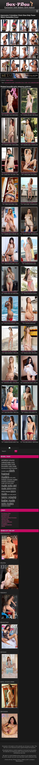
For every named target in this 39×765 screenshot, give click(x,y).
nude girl (4, 483)
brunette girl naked (6, 468)
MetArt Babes (9, 80)
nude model (10, 483)
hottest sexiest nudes (9, 480)
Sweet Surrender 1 (5, 533)
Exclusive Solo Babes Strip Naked (19, 7)
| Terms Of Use (8, 759)
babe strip (10, 462)
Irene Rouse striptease (9, 323)
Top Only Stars (5, 520)
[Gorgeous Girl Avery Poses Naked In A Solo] (10, 189)
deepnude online (8, 382)
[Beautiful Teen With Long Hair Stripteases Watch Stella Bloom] (29, 278)
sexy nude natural (11, 494)
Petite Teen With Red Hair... (29, 351)
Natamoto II (3, 592)
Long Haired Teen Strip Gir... (29, 381)
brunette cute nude (8, 466)
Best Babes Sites (6, 513)
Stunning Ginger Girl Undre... (10, 143)
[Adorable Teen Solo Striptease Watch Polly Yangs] (10, 278)
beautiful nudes (8, 144)
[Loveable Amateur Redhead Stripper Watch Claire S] (10, 219)
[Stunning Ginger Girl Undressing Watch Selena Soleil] (10, 130)
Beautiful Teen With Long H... (29, 292)
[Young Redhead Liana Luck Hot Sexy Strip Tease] (10, 100)
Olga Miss (3, 563)
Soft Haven (3, 652)
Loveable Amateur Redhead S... (10, 232)
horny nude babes (13, 115)
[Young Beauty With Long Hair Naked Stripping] (29, 308)
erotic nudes (13, 477)
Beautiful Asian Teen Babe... (29, 440)
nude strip (6, 488)
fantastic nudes (27, 352)
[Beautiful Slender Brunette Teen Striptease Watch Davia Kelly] (10, 338)
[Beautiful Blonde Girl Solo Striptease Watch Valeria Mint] (29, 249)
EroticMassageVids (6, 524)
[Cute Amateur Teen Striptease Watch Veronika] (10, 368)
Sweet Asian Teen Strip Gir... (10, 411)
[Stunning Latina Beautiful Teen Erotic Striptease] (10, 308)
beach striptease (9, 352)
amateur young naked (29, 412)
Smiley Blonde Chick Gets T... (29, 173)
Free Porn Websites (6, 522)
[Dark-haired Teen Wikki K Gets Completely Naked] (29, 130)
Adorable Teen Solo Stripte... (10, 292)
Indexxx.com (4, 519)
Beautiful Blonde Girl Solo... (29, 262)
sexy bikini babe (14, 293)
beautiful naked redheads (10, 233)
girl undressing (33, 204)
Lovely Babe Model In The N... (29, 232)
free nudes (13, 174)
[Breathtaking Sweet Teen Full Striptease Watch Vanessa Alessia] (29, 397)
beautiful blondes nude (30, 263)
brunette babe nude (8, 464)
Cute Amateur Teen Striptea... (10, 381)
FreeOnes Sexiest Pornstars (9, 517)
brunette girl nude (27, 115)
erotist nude (7, 174)
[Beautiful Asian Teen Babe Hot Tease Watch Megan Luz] (29, 427)
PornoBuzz (4, 523)
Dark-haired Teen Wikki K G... (29, 143)
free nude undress (27, 442)
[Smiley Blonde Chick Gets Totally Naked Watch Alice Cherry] (29, 159)
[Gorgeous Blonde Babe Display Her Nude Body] (29, 189)
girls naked (34, 352)
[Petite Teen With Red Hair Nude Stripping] (29, 338)
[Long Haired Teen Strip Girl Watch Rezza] (29, 368)
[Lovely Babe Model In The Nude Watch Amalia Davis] (29, 219)
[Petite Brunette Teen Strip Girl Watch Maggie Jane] (10, 427)
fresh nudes (27, 204)
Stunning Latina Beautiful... (10, 321)
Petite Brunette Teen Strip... (10, 440)
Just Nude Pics (5, 515)
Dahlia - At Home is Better (7, 681)
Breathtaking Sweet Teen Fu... (29, 411)
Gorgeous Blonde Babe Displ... (29, 202)
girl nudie (6, 115)
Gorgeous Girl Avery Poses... (10, 202)
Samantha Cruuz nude (21, 82)
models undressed (7, 481)
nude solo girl (9, 485)
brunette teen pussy (28, 382)
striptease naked (5, 505)
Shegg (3, 526)
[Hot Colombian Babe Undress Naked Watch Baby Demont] (10, 249)
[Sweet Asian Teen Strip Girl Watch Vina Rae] (10, 397)
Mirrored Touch (4, 622)
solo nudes (7, 503)
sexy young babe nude (8, 498)
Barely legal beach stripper (30, 293)
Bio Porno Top (5, 516)
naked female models (9, 263)
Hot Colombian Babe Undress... (9, 262)
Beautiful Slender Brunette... (10, 351)
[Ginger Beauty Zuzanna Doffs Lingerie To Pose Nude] (10, 159)
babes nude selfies (9, 204)
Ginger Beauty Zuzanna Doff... (10, 173)
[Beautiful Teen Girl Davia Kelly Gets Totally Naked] (29, 100)
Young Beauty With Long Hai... (29, 321)
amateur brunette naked (10, 442)
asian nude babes (8, 412)
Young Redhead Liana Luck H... (10, 113)
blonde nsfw (7, 293)
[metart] (19, 78)
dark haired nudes (9, 82)
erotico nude (27, 174)
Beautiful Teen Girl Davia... (29, 113)
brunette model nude (30, 323)
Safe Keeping (4, 711)
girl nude (36, 382)
